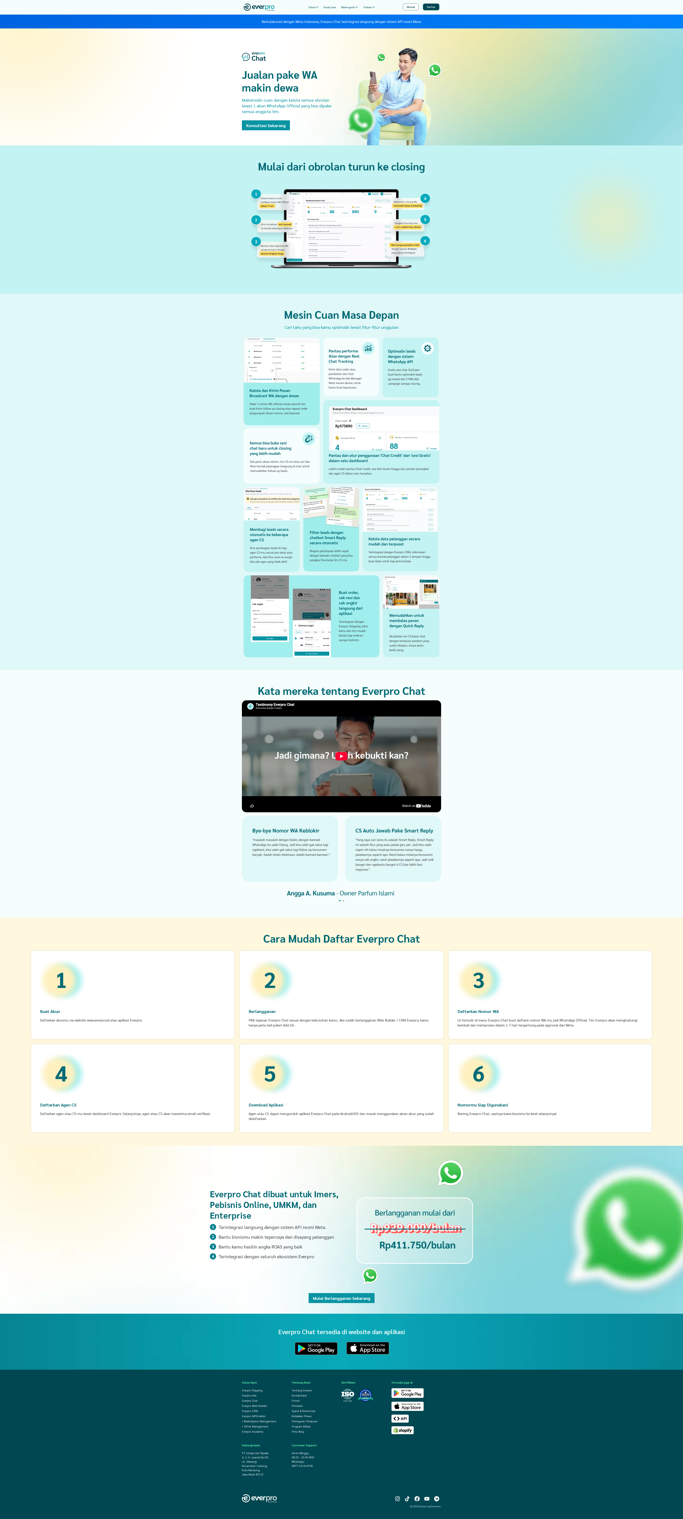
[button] (339, 900)
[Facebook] (417, 1498)
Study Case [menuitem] (329, 7)
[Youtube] (426, 1498)
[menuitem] (313, 7)
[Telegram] (436, 1498)
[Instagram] (397, 1498)
